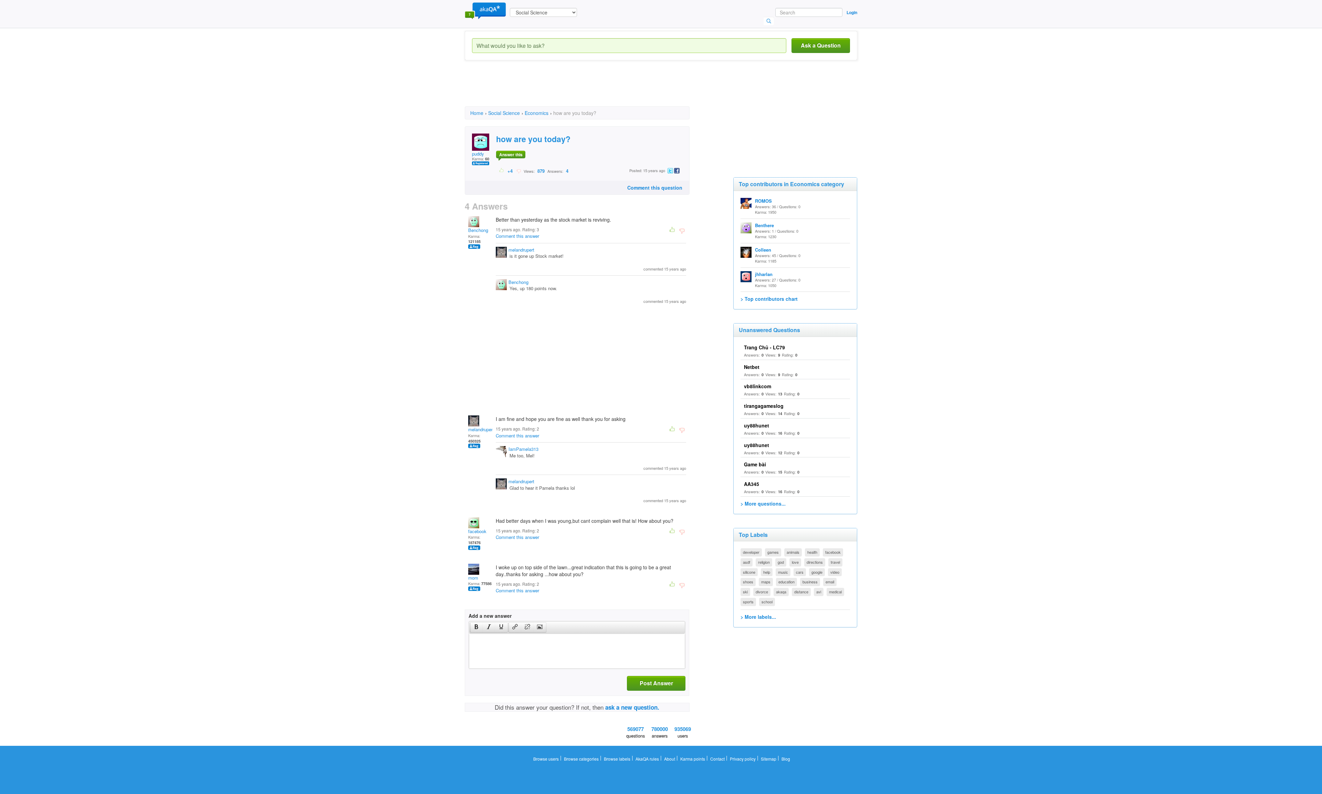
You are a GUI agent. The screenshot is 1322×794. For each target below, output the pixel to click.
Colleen (763, 249)
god (781, 562)
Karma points (692, 759)
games (773, 552)
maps (765, 581)
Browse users (546, 759)
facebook (477, 531)
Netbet (751, 366)
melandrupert (521, 249)
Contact (717, 759)
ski (745, 591)
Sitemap (768, 759)
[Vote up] (502, 170)
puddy (478, 153)
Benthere (764, 225)
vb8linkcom (757, 386)
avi (818, 591)
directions (815, 562)
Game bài (755, 464)
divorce (762, 591)
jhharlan (764, 274)
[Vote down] (519, 170)
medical (835, 591)
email (830, 581)
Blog (785, 759)
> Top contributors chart (769, 298)
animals (793, 552)
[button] (476, 627)
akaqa (781, 591)
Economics (536, 112)
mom (473, 577)
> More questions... (763, 503)
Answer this (511, 154)
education (786, 581)
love (795, 562)
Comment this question (654, 187)
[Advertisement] (590, 89)
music (783, 572)
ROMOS (763, 201)
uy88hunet (756, 425)
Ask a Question (821, 45)
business (810, 581)
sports (748, 601)
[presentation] (476, 627)
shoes (748, 581)
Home (476, 112)
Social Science (504, 112)
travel (835, 562)
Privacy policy (743, 759)
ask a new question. (632, 707)
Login (852, 12)
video (834, 572)
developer (751, 552)
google (816, 572)
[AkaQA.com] (485, 10)
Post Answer (656, 683)
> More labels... (758, 616)
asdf (746, 562)
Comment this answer (517, 236)
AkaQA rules (647, 759)
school (767, 601)
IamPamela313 (523, 449)
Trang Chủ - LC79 (764, 347)
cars (800, 572)
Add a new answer (490, 615)
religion (764, 562)
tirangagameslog (764, 405)
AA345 (751, 483)
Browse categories (581, 759)
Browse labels (617, 759)
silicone (749, 572)
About (669, 759)
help (766, 572)
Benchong (478, 230)
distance (801, 591)
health (812, 552)
